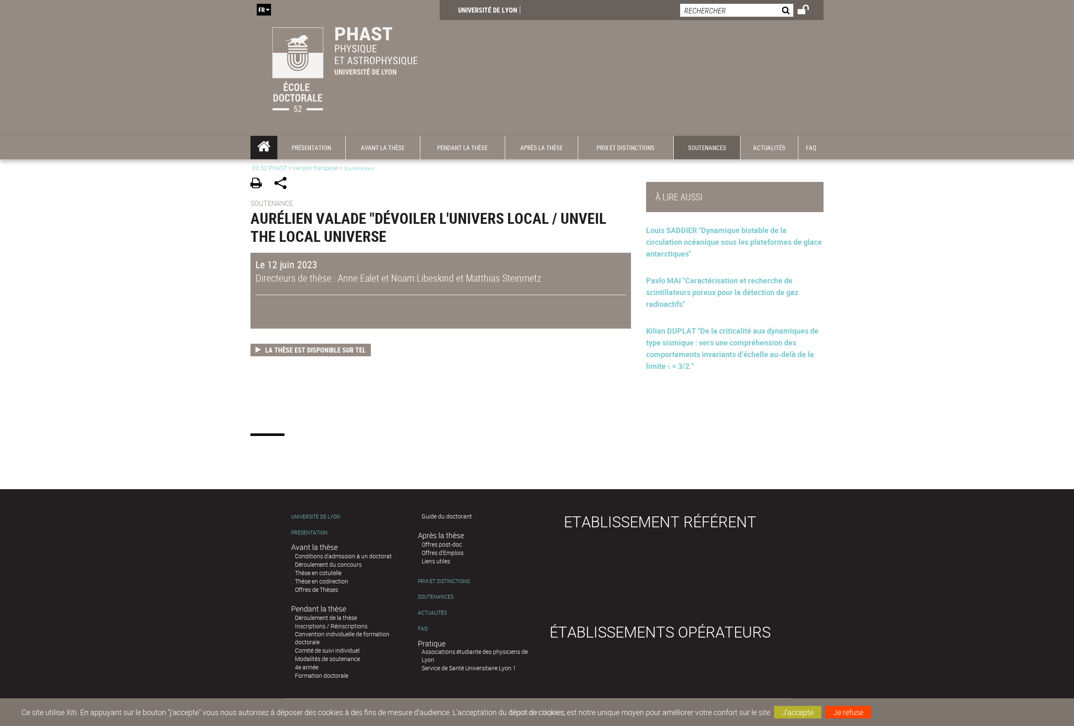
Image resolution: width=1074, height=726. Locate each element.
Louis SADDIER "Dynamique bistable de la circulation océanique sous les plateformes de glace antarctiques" (734, 242)
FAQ (423, 628)
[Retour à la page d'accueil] (345, 68)
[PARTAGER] (283, 184)
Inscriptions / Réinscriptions (331, 626)
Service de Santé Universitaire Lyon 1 (469, 668)
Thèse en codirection (321, 581)
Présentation (309, 532)
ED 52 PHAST (269, 168)
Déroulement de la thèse (326, 618)
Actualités (432, 612)
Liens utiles (436, 561)
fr (261, 9)
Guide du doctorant (447, 516)
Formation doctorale (321, 675)
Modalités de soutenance (327, 659)
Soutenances (436, 596)
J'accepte (797, 712)
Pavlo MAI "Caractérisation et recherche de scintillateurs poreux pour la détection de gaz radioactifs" (722, 292)
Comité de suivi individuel (327, 650)
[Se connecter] (809, 11)
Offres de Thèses (316, 590)
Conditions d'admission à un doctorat (343, 556)
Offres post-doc (442, 544)
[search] (736, 10)
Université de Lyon (487, 10)
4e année (306, 667)
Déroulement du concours (328, 564)
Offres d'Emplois (443, 553)
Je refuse (848, 712)
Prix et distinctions (444, 581)
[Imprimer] (259, 184)
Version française (315, 168)
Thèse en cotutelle (318, 573)
